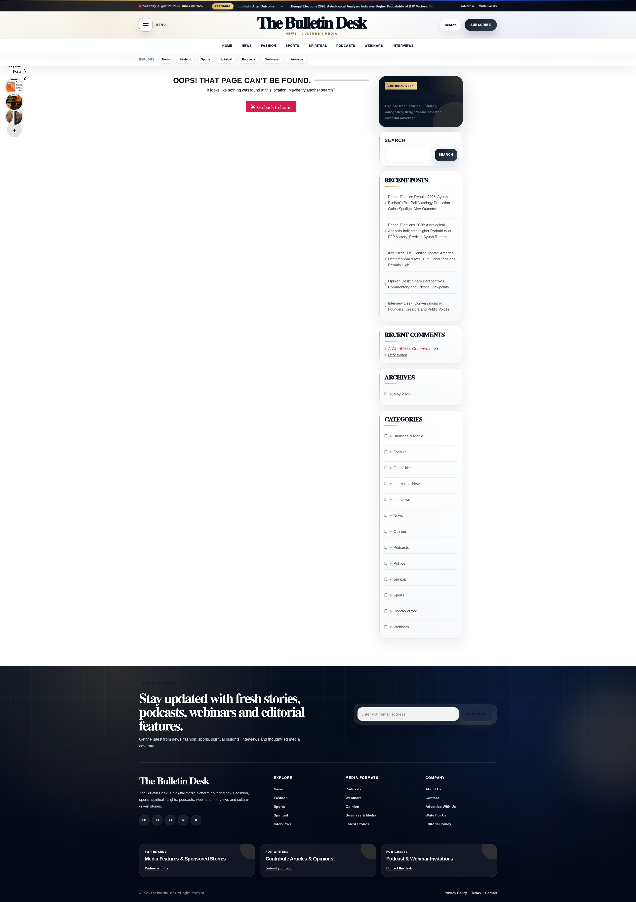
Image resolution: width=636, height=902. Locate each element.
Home (227, 45)
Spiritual (318, 45)
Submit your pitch (279, 868)
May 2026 (402, 394)
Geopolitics (403, 468)
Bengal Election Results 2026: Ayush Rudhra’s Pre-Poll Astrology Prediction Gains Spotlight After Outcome (419, 203)
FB (144, 820)
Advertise (468, 6)
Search (395, 140)
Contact (432, 798)
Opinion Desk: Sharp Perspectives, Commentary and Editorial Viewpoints (418, 284)
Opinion (400, 531)
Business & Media (408, 436)
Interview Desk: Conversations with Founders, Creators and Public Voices (418, 306)
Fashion (268, 45)
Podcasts (345, 45)
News (247, 45)
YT (170, 820)
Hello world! (397, 355)
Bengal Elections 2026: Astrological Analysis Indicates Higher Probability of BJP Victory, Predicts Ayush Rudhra (316, 6)
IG (157, 820)
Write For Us (488, 6)
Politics (399, 563)
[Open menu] (146, 25)
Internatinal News (408, 484)
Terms (476, 893)
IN (183, 820)
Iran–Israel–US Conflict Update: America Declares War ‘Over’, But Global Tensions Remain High (421, 259)
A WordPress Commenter (410, 349)
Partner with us (156, 868)
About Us (433, 789)
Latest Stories (357, 824)
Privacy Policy (456, 893)
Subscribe (481, 25)
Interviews (403, 45)
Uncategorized (405, 611)
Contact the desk (399, 868)
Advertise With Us (441, 807)
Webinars (374, 45)
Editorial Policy (438, 824)
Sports (292, 45)
